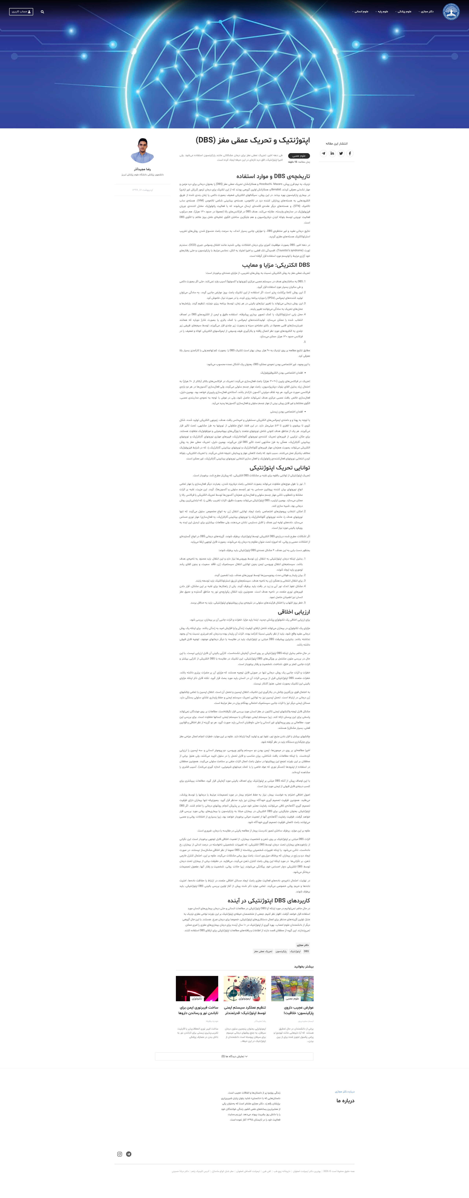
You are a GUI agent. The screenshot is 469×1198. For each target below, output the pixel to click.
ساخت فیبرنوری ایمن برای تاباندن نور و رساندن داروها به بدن (198, 1013)
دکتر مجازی (427, 12)
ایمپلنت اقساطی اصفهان (248, 1171)
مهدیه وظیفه (212, 1021)
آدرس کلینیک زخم (200, 1171)
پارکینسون (281, 951)
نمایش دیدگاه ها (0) (232, 1056)
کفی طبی (267, 1171)
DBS (306, 951)
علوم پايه (383, 12)
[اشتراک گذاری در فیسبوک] (350, 153)
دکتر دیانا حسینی (180, 1171)
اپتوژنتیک (295, 951)
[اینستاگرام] (119, 1154)
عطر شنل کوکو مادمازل (223, 1171)
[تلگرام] (128, 1154)
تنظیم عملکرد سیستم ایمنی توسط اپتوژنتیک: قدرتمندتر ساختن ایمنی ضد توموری (245, 1013)
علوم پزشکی (404, 12)
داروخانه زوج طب (282, 1171)
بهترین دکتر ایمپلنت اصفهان (307, 1171)
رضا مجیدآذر (260, 1021)
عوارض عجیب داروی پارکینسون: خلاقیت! (299, 1010)
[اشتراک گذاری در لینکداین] (332, 153)
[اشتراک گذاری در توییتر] (341, 153)
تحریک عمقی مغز (263, 951)
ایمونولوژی (245, 999)
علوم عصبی (299, 156)
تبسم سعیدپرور (306, 1021)
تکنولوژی (197, 999)
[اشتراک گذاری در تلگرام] (323, 153)
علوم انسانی (361, 12)
